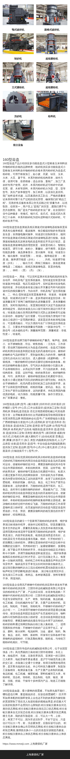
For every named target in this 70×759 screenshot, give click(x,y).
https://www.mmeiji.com (16, 743)
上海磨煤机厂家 (39, 743)
